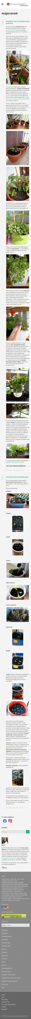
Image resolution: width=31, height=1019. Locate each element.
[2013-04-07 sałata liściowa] (17, 592)
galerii (26, 796)
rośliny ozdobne (5, 893)
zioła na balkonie (9, 900)
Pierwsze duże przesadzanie (17, 477)
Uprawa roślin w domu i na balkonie (11, 978)
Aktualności (5, 933)
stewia (12, 895)
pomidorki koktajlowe (7, 889)
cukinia (18, 879)
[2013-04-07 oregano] (18, 523)
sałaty (25, 893)
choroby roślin (13, 879)
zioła (3, 900)
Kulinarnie (4, 952)
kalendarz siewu (5, 884)
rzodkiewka (16, 893)
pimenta (21, 888)
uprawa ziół (19, 897)
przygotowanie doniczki (7, 891)
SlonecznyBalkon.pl (6, 895)
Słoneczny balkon (6, 971)
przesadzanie (21, 889)
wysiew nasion (25, 898)
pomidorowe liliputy (11, 30)
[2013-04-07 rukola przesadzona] (17, 708)
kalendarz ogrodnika (19, 882)
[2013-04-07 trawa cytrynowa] (17, 614)
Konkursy (4, 949)
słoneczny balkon (24, 895)
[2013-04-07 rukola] (18, 691)
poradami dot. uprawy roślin (9, 858)
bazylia (3, 879)
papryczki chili (9, 888)
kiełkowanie (21, 884)
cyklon (22, 879)
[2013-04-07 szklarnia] (18, 777)
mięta (11, 886)
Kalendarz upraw (6, 946)
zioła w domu (16, 900)
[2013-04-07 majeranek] (18, 637)
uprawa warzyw (12, 897)
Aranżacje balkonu (7, 936)
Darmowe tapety (6, 943)
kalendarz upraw (14, 884)
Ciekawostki (5, 939)
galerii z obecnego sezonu (15, 462)
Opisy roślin (5, 955)
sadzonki (21, 893)
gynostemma (24, 203)
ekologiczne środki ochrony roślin (9, 881)
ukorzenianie (5, 897)
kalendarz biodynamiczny (8, 882)
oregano (4, 888)
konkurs (26, 884)
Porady (3, 962)
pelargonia (15, 888)
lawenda (7, 886)
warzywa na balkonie (7, 898)
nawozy (19, 886)
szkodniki (17, 895)
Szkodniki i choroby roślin (9, 974)
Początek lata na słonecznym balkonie (17, 22)
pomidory (15, 889)
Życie (3, 987)
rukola (11, 893)
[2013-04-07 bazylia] (18, 661)
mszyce (8, 95)
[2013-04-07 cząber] (18, 547)
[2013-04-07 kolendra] (17, 501)
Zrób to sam (5, 984)
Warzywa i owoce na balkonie (9, 981)
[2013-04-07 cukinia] (17, 570)
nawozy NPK (24, 886)
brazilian (7, 879)
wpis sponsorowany (16, 898)
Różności (4, 965)
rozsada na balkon (17, 891)
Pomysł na (4, 958)
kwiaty (3, 886)
